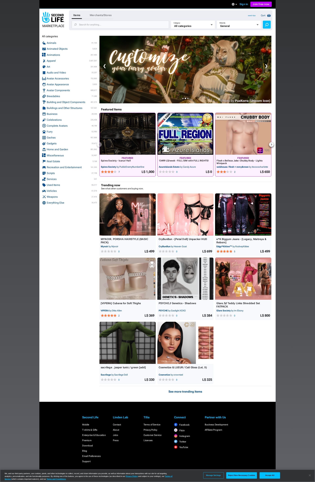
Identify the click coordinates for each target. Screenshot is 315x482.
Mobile (85, 424)
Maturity (222, 23)
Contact (117, 424)
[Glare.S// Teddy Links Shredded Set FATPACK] (243, 279)
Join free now (261, 4)
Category (177, 23)
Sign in (244, 4)
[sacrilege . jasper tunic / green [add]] (127, 343)
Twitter (182, 441)
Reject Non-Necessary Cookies (241, 475)
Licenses (148, 440)
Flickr (182, 430)
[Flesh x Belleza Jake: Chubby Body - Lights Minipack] (243, 134)
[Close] (309, 475)
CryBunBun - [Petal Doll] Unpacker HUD (183, 239)
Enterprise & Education (94, 435)
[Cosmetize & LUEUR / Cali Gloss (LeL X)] (185, 343)
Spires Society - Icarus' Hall (116, 160)
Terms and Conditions (56, 479)
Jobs (115, 435)
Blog (84, 451)
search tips (252, 15)
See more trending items (185, 391)
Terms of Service (152, 424)
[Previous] (99, 144)
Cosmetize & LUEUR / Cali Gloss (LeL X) (183, 367)
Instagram (184, 436)
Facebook (184, 424)
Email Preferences (91, 456)
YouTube (183, 447)
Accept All (269, 475)
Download (87, 445)
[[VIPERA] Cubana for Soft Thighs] (127, 279)
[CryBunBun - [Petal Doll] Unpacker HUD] (185, 214)
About (116, 430)
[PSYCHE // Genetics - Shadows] (185, 279)
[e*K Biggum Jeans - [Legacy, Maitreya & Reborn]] (243, 214)
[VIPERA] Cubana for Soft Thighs (121, 303)
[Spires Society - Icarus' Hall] (128, 134)
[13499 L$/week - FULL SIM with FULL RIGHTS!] (185, 134)
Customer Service (152, 435)
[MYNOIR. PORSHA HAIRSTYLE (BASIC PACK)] (127, 214)
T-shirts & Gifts (89, 430)
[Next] (271, 144)
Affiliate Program (213, 430)
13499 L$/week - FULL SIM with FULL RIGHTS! (184, 160)
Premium (86, 440)
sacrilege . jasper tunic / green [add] (123, 367)
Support (86, 461)
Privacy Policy (150, 430)
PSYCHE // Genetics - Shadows (177, 303)
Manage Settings (213, 475)
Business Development (216, 424)
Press (116, 440)
